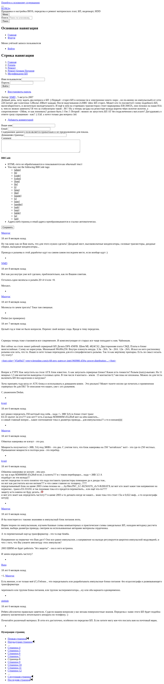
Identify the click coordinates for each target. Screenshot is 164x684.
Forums (11, 65)
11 (14, 667)
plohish (5, 601)
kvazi (4, 403)
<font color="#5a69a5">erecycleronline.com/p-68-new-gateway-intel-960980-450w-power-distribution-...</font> (58, 360)
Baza (3, 564)
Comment (6, 138)
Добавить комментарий (20, 119)
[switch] (2, 6)
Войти (11, 48)
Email (4, 128)
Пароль (5, 82)
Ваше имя (6, 125)
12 (15, 670)
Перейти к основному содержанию (20, 2)
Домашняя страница (12, 135)
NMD (12, 97)
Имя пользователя (11, 79)
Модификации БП (18, 73)
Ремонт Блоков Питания (21, 70)
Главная (12, 62)
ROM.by (5, 8)
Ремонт (12, 68)
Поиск (4, 17)
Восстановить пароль (19, 91)
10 (15, 665)
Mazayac (5, 233)
